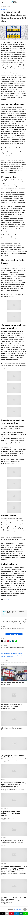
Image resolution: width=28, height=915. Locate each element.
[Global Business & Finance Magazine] (14, 2)
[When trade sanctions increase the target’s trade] (14, 673)
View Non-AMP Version (17, 909)
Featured (3, 779)
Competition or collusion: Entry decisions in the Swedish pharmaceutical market (11, 706)
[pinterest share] (8, 641)
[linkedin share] (10, 641)
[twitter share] (2, 641)
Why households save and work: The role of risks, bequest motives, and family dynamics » (15, 622)
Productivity (4, 9)
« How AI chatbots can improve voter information (13, 628)
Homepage (3, 6)
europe (20, 653)
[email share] (5, 641)
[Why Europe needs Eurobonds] (14, 829)
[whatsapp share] (13, 641)
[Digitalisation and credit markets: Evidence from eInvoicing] (14, 718)
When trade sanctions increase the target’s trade (13, 756)
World (8, 6)
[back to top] (25, 909)
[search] (26, 2)
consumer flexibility (5, 653)
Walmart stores (10, 656)
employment (14, 653)
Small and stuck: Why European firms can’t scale (13, 898)
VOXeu (8, 599)
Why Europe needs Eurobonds (13, 841)
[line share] (16, 641)
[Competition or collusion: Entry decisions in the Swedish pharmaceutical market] (14, 695)
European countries (5, 655)
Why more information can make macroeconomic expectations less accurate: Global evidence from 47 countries (14, 869)
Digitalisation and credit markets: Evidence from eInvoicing (10, 813)
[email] (7, 913)
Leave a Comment (14, 634)
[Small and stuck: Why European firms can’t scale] (14, 886)
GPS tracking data (16, 655)
